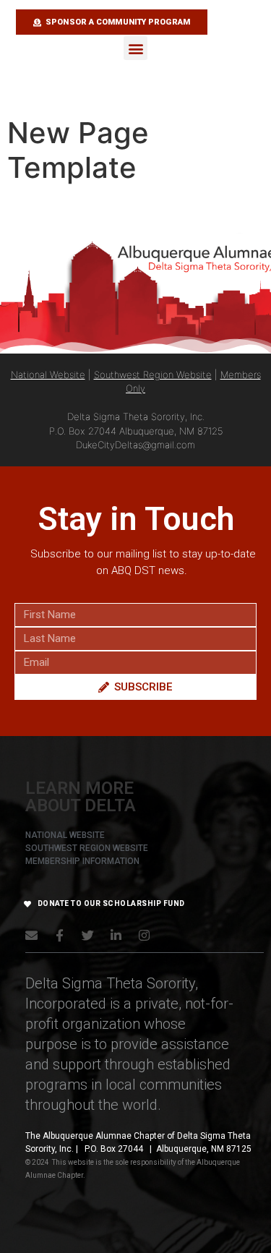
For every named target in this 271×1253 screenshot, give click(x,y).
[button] (135, 48)
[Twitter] (88, 935)
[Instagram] (144, 935)
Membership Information (82, 861)
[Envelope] (31, 935)
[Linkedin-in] (116, 935)
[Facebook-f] (59, 935)
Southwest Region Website (153, 374)
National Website (48, 374)
